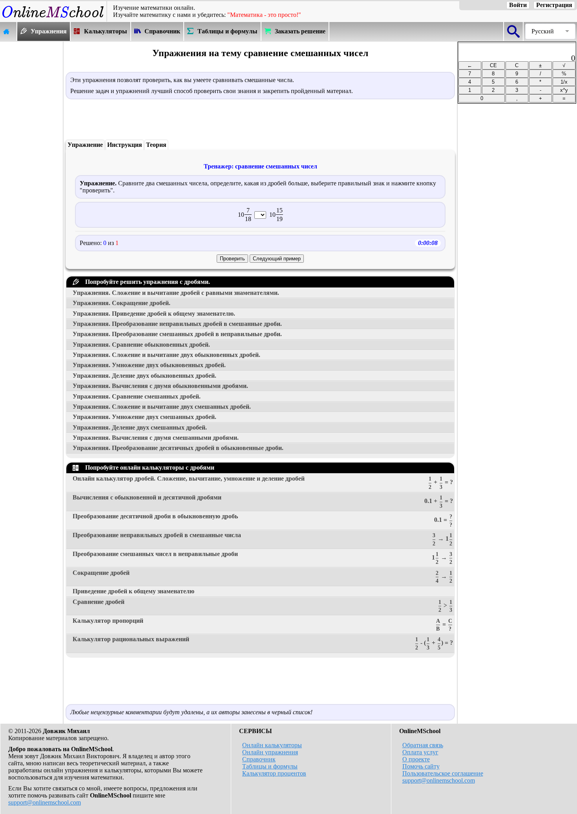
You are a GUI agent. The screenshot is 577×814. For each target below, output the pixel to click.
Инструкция (124, 144)
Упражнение (85, 144)
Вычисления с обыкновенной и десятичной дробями (263, 501)
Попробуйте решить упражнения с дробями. (146, 281)
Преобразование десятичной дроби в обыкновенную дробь (262, 520)
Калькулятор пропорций (262, 624)
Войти (518, 5)
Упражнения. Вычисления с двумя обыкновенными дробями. (160, 385)
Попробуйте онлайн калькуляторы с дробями (148, 467)
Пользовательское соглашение (442, 773)
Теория (156, 144)
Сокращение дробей (262, 576)
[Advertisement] (31, 160)
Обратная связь (422, 745)
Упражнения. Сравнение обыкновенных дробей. (141, 344)
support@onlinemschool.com (44, 802)
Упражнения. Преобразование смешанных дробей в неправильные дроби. (177, 334)
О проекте (416, 759)
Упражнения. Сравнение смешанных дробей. (137, 396)
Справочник (259, 759)
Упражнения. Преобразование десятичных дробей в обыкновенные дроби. (178, 447)
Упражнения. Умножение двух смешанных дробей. (144, 416)
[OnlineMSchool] (53, 18)
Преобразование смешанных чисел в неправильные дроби (262, 558)
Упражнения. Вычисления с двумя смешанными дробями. (156, 437)
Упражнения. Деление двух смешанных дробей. (140, 427)
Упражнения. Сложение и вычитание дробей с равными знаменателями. (176, 292)
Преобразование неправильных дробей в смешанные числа (262, 539)
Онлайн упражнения (270, 752)
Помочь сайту (421, 766)
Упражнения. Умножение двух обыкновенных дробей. (149, 365)
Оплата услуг (420, 752)
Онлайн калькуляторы (272, 745)
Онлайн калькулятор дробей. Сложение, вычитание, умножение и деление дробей (263, 482)
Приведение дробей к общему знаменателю (133, 591)
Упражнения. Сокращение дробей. (121, 303)
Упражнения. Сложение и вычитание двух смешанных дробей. (162, 406)
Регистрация (554, 5)
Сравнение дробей (262, 605)
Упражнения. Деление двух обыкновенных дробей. (144, 375)
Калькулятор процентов (274, 773)
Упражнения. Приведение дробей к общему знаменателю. (154, 313)
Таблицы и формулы (270, 766)
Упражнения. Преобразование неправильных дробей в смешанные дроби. (177, 323)
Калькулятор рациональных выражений (263, 643)
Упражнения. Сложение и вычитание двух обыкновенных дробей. (166, 354)
